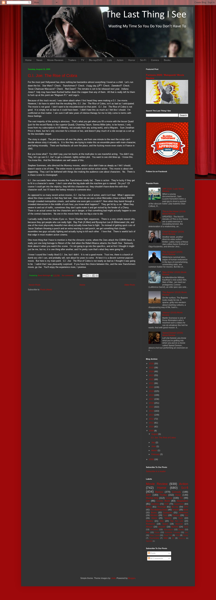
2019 (151, 391)
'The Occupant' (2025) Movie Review (172, 253)
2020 (151, 387)
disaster (162, 527)
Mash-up (182, 538)
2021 (151, 383)
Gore (186, 527)
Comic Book (163, 500)
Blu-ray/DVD (95, 60)
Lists (109, 60)
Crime (169, 498)
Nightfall (149, 541)
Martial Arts (152, 498)
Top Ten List (176, 521)
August (154, 434)
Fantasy (176, 515)
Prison (157, 532)
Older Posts (129, 285)
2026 (151, 363)
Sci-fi (184, 487)
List (148, 500)
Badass (159, 491)
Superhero (179, 504)
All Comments (156, 558)
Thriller (163, 495)
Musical (179, 524)
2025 (151, 367)
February (155, 454)
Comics (155, 60)
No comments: (68, 275)
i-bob (113, 578)
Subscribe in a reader (156, 471)
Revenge (161, 507)
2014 (151, 411)
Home (28, 60)
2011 (151, 423)
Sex (186, 532)
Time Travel (154, 535)
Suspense (154, 529)
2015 (151, 407)
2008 (151, 459)
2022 (151, 379)
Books (167, 60)
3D (173, 538)
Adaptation (182, 500)
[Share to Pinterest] (97, 275)
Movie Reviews (55, 60)
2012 (151, 419)
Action (120, 60)
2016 (151, 403)
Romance (150, 524)
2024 (151, 371)
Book (185, 510)
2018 (151, 395)
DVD (166, 504)
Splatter (167, 518)
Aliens (154, 518)
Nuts (181, 518)
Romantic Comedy (172, 532)
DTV (186, 507)
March (154, 450)
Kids (148, 532)
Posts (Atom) (46, 289)
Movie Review (157, 484)
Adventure (183, 512)
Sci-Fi (143, 60)
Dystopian (167, 512)
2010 (151, 426)
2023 (151, 375)
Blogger (131, 578)
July (153, 442)
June (153, 446)
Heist (177, 535)
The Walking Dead (158, 510)
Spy (186, 515)
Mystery (149, 521)
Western (154, 515)
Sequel (175, 510)
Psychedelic (154, 538)
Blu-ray (175, 507)
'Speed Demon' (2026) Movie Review (172, 334)
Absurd (149, 527)
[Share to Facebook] (93, 275)
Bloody (181, 529)
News (39, 60)
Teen (165, 515)
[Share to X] (90, 275)
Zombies (155, 504)
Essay (185, 535)
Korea (149, 507)
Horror (131, 60)
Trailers (72, 60)
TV (82, 60)
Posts (152, 553)
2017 (151, 399)
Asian (178, 495)
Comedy (176, 491)
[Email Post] (78, 275)
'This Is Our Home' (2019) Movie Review (173, 212)
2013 (151, 415)
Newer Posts (34, 285)
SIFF (148, 495)
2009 (151, 431)
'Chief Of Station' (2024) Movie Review (173, 233)
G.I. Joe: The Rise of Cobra (52, 75)
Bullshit (174, 527)
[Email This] (84, 275)
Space (165, 524)
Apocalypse (168, 529)
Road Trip (168, 535)
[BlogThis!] (87, 275)
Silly (162, 521)
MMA (166, 538)
